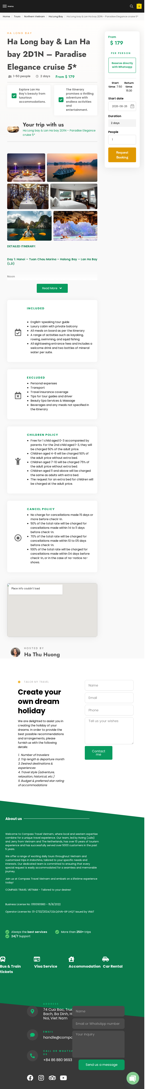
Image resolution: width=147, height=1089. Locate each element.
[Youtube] (63, 1078)
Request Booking (122, 154)
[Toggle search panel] (132, 6)
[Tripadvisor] (52, 1078)
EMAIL (48, 1031)
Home (6, 16)
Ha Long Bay (56, 16)
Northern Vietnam (34, 16)
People (113, 132)
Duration (114, 116)
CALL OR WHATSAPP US (60, 1052)
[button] (139, 6)
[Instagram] (41, 1078)
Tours (17, 16)
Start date (116, 98)
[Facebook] (30, 1078)
